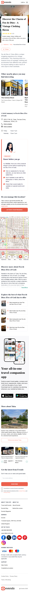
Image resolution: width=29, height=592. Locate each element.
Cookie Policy (22, 491)
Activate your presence (14, 209)
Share (7, 49)
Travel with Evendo (6, 505)
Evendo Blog (4, 508)
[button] (14, 237)
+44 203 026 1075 (6, 530)
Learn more (4, 206)
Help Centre (4, 565)
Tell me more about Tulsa (14, 440)
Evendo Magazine (6, 511)
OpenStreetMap (4, 217)
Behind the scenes (18, 508)
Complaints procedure (7, 568)
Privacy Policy (7, 492)
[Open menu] (27, 2)
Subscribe (14, 484)
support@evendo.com (7, 533)
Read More (25, 287)
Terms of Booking (6, 579)
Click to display (8, 124)
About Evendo (16, 505)
